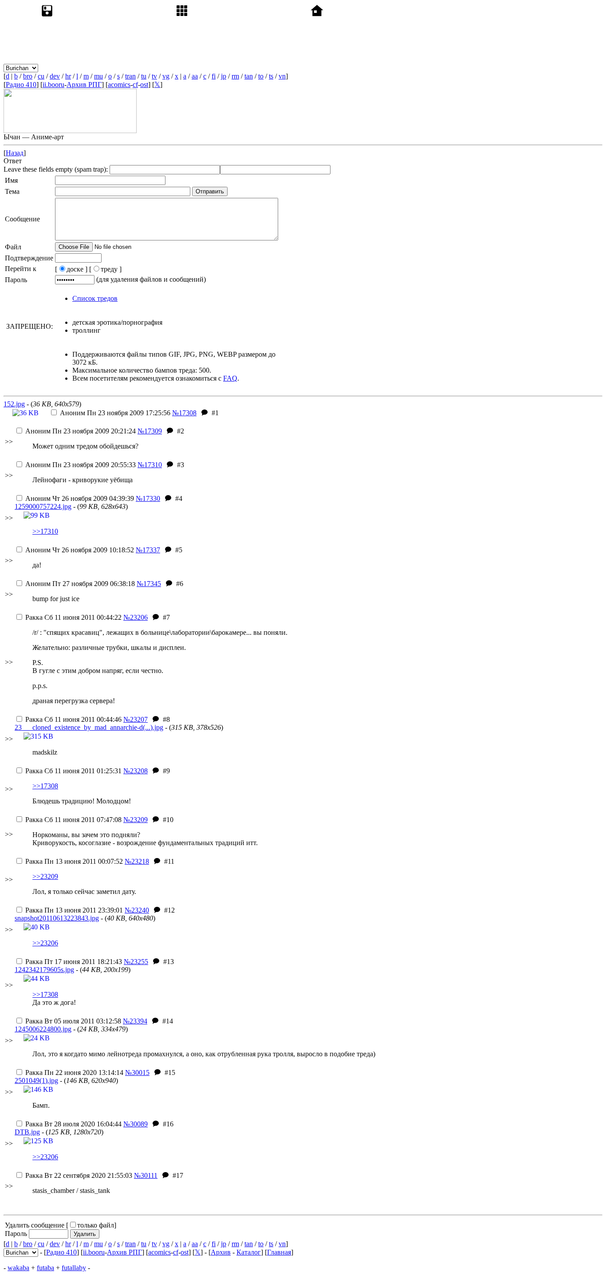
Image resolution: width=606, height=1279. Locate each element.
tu (143, 76)
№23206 (135, 617)
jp (223, 76)
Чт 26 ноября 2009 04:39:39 (79, 498)
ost (144, 84)
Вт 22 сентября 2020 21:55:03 (78, 1175)
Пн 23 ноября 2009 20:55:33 (80, 464)
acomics (119, 84)
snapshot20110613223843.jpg (57, 918)
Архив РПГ (84, 84)
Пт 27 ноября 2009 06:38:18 (80, 583)
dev (55, 76)
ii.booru (53, 84)
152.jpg (14, 404)
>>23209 (45, 876)
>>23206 (45, 943)
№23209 (135, 819)
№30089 (135, 1124)
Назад (15, 153)
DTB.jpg (27, 1132)
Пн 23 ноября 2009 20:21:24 (80, 431)
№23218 (137, 861)
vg (165, 76)
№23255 (136, 961)
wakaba (18, 1267)
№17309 (150, 431)
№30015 (137, 1072)
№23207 (135, 719)
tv (154, 76)
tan (248, 76)
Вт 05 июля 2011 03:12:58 (73, 1021)
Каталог (248, 1252)
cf (135, 84)
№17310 (150, 464)
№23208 (135, 771)
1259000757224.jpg (43, 506)
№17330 (148, 498)
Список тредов (95, 298)
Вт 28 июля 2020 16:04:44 (73, 1124)
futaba (45, 1267)
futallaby (74, 1267)
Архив (221, 1252)
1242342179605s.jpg (44, 969)
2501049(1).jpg (36, 1080)
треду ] (111, 269)
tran (130, 76)
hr (68, 76)
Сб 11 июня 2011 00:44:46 (73, 719)
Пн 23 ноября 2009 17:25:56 (115, 413)
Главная (279, 1252)
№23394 (135, 1021)
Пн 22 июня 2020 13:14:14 (74, 1072)
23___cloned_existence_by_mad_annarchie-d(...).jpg (89, 727)
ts (271, 76)
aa (195, 76)
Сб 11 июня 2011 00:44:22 (73, 617)
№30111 (145, 1175)
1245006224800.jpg (43, 1029)
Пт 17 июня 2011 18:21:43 (73, 961)
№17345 (149, 583)
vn (282, 76)
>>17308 (45, 786)
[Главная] (376, 67)
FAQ (230, 378)
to (261, 76)
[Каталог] (241, 67)
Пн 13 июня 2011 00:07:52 (74, 861)
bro (27, 76)
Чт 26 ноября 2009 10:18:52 (79, 550)
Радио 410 (21, 84)
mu (98, 76)
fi (214, 76)
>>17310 (45, 531)
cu (41, 76)
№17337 (148, 550)
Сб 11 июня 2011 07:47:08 (73, 819)
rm (235, 76)
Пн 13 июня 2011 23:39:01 (74, 910)
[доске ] (71, 269)
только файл (95, 1225)
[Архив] (106, 67)
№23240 (137, 910)
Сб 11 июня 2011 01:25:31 (73, 771)
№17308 (184, 413)
